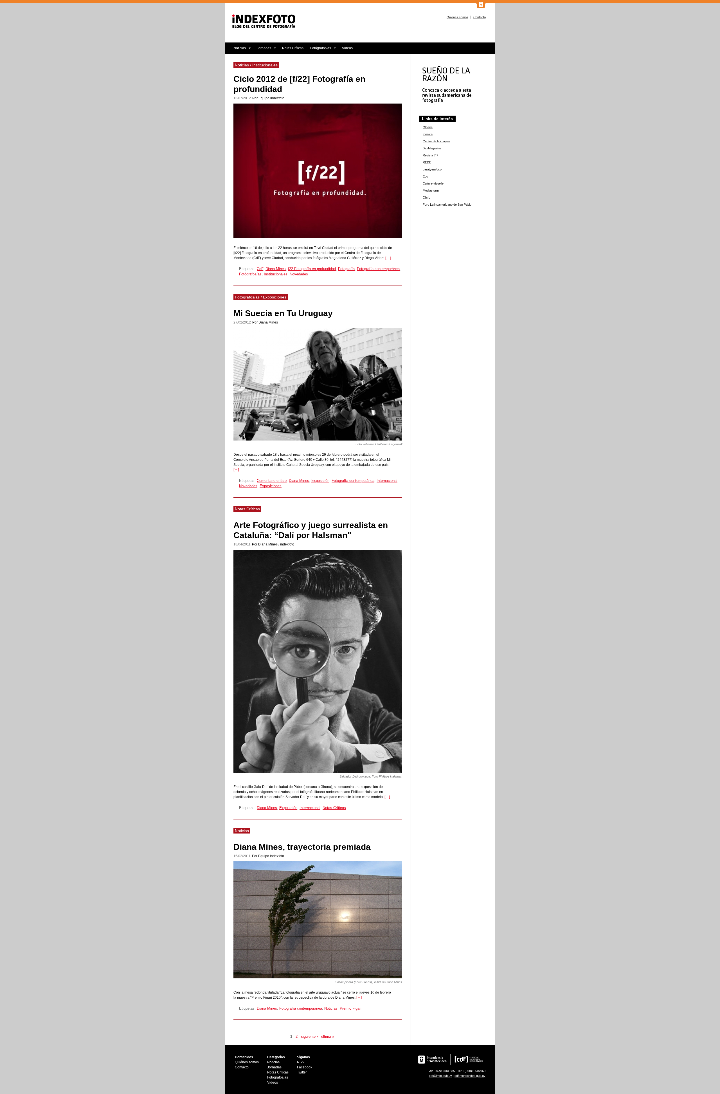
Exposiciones (271, 486)
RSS (300, 1062)
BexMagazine (432, 148)
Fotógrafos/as (319, 50)
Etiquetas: (248, 269)
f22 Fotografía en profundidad (312, 269)
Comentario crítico (272, 481)
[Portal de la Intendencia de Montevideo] (481, 7)
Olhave (428, 127)
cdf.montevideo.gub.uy (469, 1075)
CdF (260, 269)
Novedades (299, 274)
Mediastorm (431, 190)
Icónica (428, 134)
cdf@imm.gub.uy (440, 1075)
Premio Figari (350, 1008)
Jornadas (262, 50)
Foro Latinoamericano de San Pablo (447, 204)
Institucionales (275, 274)
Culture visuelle (433, 183)
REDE (427, 162)
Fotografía (346, 269)
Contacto (479, 17)
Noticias (235, 50)
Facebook (304, 1067)
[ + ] (387, 258)
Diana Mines (276, 269)
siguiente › (309, 1036)
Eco (425, 176)
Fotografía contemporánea (378, 269)
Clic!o (426, 197)
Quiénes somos (457, 17)
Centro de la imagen (436, 141)
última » (327, 1036)
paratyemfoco (432, 169)
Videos (347, 48)
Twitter (302, 1072)
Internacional (387, 481)
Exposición (320, 481)
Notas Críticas (292, 48)
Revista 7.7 (430, 155)
